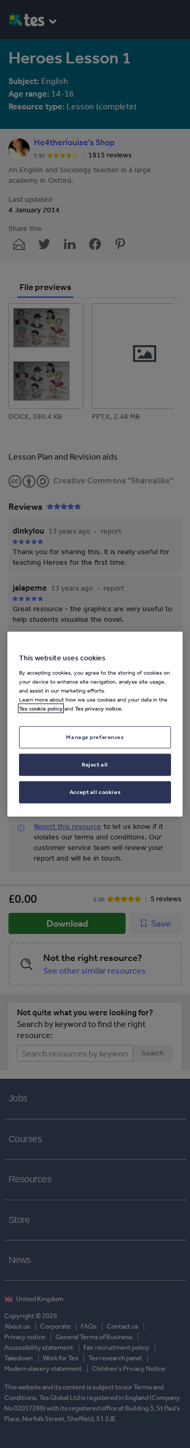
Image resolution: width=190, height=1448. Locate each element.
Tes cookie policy (41, 708)
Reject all (95, 764)
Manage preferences (95, 737)
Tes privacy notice (98, 708)
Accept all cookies (95, 792)
